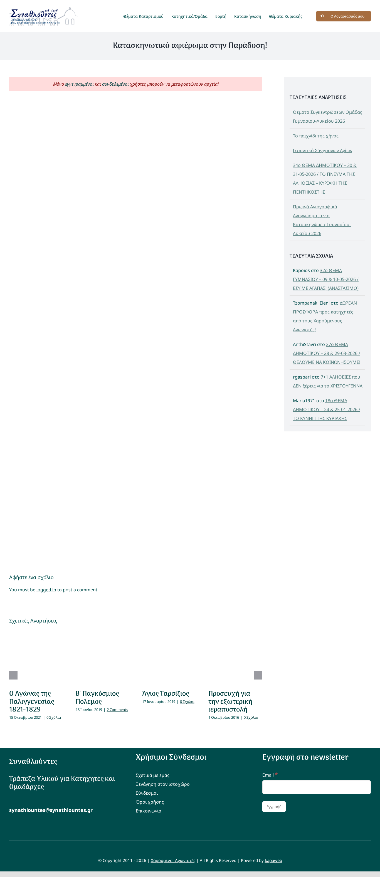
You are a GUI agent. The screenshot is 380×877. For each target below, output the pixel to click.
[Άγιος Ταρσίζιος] (169, 657)
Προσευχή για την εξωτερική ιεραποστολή (230, 701)
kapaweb (273, 860)
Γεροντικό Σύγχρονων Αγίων (322, 150)
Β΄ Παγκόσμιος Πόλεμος (97, 697)
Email (270, 775)
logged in (46, 590)
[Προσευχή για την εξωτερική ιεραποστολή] (235, 657)
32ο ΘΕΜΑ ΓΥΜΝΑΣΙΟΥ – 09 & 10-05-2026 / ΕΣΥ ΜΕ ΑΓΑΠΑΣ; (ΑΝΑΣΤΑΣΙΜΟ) (326, 279)
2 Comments (117, 709)
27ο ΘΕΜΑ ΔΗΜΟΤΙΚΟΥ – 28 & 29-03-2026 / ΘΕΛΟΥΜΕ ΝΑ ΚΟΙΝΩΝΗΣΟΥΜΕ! (326, 353)
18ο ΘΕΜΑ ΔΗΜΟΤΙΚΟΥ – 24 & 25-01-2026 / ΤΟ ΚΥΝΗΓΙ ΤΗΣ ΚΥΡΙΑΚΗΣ (326, 409)
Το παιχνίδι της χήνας (316, 136)
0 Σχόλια (53, 717)
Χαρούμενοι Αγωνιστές (173, 860)
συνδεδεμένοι (115, 84)
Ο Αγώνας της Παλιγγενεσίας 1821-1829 (31, 701)
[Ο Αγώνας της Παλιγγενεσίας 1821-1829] (36, 657)
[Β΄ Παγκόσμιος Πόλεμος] (103, 657)
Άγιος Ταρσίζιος (165, 693)
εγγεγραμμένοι (79, 84)
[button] (312, 16)
